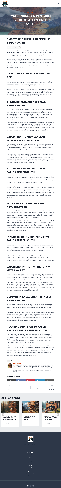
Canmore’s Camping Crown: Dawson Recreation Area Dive (10, 417)
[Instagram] (33, 486)
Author (8, 360)
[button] (19, 47)
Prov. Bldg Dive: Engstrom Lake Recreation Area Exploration (43, 387)
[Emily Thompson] (10, 365)
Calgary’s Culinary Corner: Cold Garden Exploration (50, 417)
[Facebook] (28, 486)
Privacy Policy (30, 469)
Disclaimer (30, 471)
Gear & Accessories (30, 459)
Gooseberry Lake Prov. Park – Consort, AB (29, 417)
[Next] (58, 414)
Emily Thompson (31, 28)
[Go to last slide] (3, 414)
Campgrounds (30, 12)
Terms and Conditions (30, 474)
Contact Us (30, 476)
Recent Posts (13, 360)
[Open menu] (58, 3)
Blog (31, 461)
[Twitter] (30, 486)
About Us (30, 455)
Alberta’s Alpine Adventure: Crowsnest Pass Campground (16, 387)
